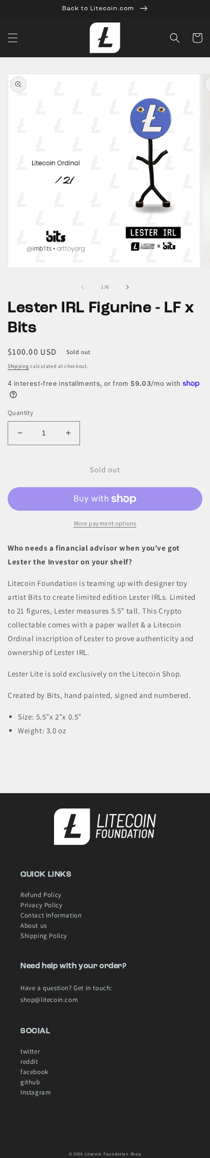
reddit (29, 1061)
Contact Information (51, 915)
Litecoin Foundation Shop (113, 1153)
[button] (13, 38)
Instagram (35, 1092)
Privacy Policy (41, 905)
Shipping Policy (43, 935)
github (30, 1082)
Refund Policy (41, 894)
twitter (30, 1051)
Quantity (20, 412)
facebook (34, 1071)
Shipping (18, 366)
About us (33, 925)
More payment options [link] (105, 523)
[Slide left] (82, 287)
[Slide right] (127, 287)
